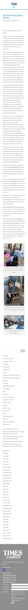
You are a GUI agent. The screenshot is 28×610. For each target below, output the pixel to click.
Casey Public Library (8, 358)
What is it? (5, 419)
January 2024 (6, 535)
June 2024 (5, 522)
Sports (4, 413)
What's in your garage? (9, 421)
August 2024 (6, 516)
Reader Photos (7, 402)
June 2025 (5, 489)
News (4, 391)
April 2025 (5, 494)
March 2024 (6, 530)
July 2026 (5, 453)
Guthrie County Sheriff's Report (11, 378)
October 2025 (6, 478)
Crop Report (6, 367)
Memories (5, 383)
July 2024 (5, 519)
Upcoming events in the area (10, 429)
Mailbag (5, 380)
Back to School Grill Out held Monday (13, 441)
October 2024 (6, 511)
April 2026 (5, 461)
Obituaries (6, 394)
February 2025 (7, 500)
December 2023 (7, 538)
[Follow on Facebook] (4, 569)
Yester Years (6, 424)
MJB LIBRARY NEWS (14, 20)
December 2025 (7, 472)
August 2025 (6, 483)
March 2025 (6, 497)
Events (4, 372)
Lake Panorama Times (9, 577)
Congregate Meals (8, 361)
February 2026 (7, 467)
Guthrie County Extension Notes (11, 375)
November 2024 (7, 508)
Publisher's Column (8, 399)
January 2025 (6, 503)
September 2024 (7, 514)
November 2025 (7, 475)
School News (6, 410)
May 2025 (5, 492)
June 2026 (5, 456)
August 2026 (6, 450)
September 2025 (7, 481)
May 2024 (5, 524)
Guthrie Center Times (9, 575)
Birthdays (5, 356)
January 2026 (6, 470)
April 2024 (5, 527)
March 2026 (6, 464)
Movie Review (6, 388)
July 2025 (5, 486)
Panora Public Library (8, 397)
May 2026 (5, 459)
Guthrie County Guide (9, 579)
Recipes (5, 405)
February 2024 (7, 533)
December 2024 (7, 505)
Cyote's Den (6, 369)
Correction (6, 364)
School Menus (6, 408)
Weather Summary (8, 416)
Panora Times (7, 573)
